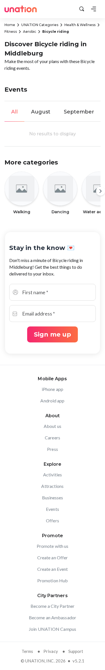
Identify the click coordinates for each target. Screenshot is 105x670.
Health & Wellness (79, 25)
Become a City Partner (52, 606)
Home (9, 25)
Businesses (52, 497)
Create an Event (52, 569)
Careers (52, 437)
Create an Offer (52, 557)
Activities (52, 474)
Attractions (52, 486)
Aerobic (29, 31)
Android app (52, 400)
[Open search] (81, 8)
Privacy (50, 651)
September (79, 112)
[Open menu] (94, 9)
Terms (27, 651)
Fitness (10, 31)
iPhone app (52, 389)
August (40, 112)
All (14, 112)
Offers (52, 520)
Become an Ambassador (52, 617)
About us (52, 426)
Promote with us (53, 546)
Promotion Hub (52, 580)
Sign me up (52, 334)
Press (52, 449)
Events (52, 509)
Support (75, 651)
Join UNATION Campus (52, 629)
